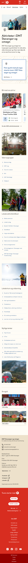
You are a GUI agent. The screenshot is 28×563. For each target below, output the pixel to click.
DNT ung (6, 166)
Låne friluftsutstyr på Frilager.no (12, 357)
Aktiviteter (15, 7)
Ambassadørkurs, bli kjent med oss (13, 297)
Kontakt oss (14, 523)
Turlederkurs (7, 304)
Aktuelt (9, 7)
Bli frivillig (14, 498)
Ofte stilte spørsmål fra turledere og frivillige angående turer (13, 352)
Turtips (14, 557)
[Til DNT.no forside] (5, 2)
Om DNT (14, 519)
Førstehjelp (7, 311)
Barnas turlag (7, 162)
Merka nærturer (8, 218)
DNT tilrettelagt (8, 177)
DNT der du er (14, 555)
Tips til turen (7, 333)
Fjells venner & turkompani (11, 241)
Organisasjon (14, 527)
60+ (5, 173)
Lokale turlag (7, 222)
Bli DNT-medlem (14, 504)
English (14, 530)
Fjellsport (6, 181)
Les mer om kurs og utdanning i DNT (13, 319)
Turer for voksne (8, 170)
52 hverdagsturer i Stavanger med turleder (13, 249)
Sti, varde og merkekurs (10, 315)
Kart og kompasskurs (9, 300)
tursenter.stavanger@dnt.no (11, 449)
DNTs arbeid (14, 525)
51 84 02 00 (7, 444)
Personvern (14, 539)
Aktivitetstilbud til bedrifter (11, 348)
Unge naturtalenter (9, 233)
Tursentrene (14, 537)
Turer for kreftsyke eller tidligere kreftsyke (15, 237)
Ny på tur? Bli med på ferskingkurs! (13, 293)
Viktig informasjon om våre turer (12, 344)
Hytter (21, 7)
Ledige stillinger (14, 532)
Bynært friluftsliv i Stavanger (11, 226)
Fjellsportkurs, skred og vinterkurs (13, 308)
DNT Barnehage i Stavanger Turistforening (11, 254)
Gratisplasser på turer (9, 340)
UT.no (5, 336)
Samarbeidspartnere (14, 542)
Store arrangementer (9, 244)
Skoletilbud (7, 229)
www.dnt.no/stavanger (10, 447)
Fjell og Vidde (14, 535)
